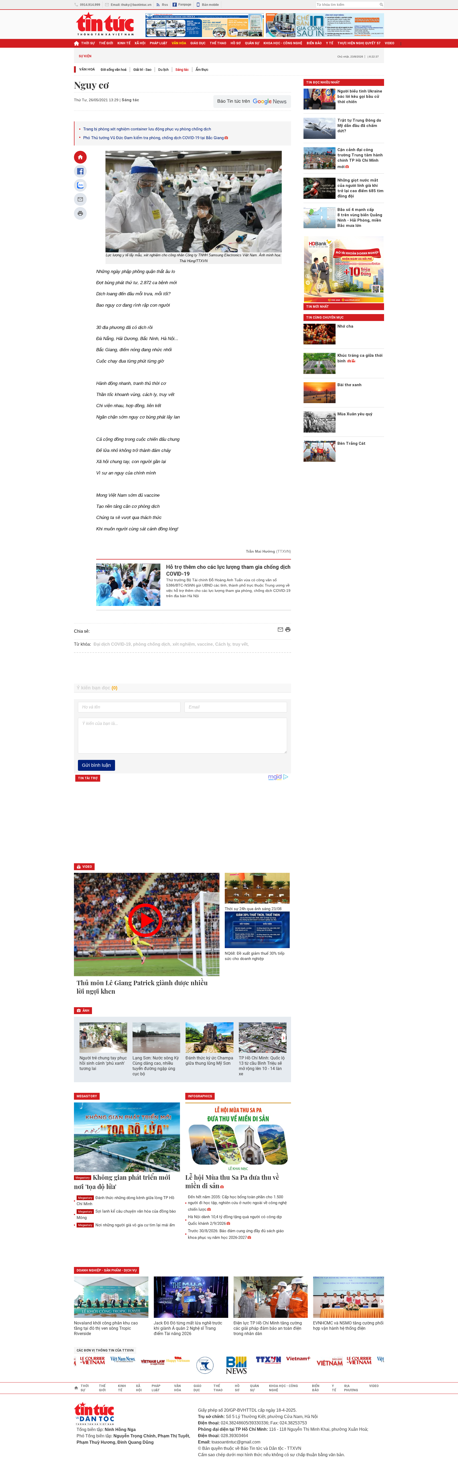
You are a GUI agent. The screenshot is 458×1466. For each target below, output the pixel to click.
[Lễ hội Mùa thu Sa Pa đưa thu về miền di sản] (238, 1137)
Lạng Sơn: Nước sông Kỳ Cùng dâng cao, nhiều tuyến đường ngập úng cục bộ (156, 1065)
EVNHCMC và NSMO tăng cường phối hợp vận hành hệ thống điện (348, 1325)
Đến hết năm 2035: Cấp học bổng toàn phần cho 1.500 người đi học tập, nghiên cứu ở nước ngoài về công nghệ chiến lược (237, 1203)
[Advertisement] (182, 668)
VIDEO (389, 43)
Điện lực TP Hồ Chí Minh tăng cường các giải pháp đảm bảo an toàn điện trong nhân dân (268, 1328)
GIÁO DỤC (197, 43)
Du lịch (163, 70)
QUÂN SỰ (252, 43)
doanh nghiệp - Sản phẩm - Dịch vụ (106, 1270)
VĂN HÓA (179, 43)
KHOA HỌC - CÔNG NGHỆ (282, 43)
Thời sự (88, 43)
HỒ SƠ (236, 43)
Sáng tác (182, 70)
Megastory (83, 1177)
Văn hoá (87, 69)
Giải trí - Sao (142, 70)
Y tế (329, 43)
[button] (283, 1037)
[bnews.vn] (222, 1365)
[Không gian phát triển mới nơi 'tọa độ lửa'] (127, 1137)
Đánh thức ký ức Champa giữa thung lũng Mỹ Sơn (209, 1060)
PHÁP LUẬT (159, 43)
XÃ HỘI (140, 43)
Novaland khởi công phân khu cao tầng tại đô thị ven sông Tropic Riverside (106, 1328)
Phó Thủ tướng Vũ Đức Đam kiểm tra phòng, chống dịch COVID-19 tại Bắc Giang (153, 137)
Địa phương (351, 1388)
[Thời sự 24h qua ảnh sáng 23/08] (257, 888)
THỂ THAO (218, 43)
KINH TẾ (123, 43)
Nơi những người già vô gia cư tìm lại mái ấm (126, 1225)
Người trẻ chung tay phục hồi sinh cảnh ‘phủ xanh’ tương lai (103, 1063)
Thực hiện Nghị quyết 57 (359, 43)
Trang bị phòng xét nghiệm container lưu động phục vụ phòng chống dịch (147, 129)
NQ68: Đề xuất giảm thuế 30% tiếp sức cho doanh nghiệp (254, 956)
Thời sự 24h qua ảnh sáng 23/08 (253, 908)
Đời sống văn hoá (113, 70)
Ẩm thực (202, 70)
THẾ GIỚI (106, 43)
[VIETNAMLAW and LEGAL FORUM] (136, 1363)
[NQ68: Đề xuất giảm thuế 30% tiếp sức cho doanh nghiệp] (257, 930)
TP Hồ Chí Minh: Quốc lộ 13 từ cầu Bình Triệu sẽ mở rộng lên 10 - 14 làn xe (262, 1065)
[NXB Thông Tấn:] (191, 1365)
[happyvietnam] (161, 1359)
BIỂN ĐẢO (314, 43)
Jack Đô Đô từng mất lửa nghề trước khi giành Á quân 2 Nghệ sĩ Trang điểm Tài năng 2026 (188, 1328)
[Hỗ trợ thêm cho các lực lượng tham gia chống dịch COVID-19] (128, 584)
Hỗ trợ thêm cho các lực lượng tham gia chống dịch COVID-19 (228, 570)
